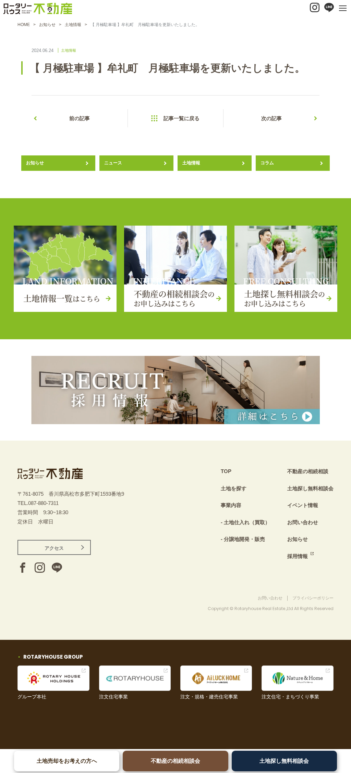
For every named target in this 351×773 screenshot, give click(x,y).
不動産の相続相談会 (175, 761)
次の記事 (271, 118)
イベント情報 (302, 505)
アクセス (54, 548)
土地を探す (233, 488)
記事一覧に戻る (181, 118)
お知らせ (47, 24)
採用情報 (297, 556)
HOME (23, 24)
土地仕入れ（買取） (247, 522)
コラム (267, 162)
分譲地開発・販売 (244, 539)
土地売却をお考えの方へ (67, 761)
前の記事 (79, 118)
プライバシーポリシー (313, 598)
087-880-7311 (43, 503)
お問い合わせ (302, 522)
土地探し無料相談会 (284, 761)
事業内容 (231, 505)
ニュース (113, 162)
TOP (226, 471)
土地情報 (73, 24)
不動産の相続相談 (307, 471)
